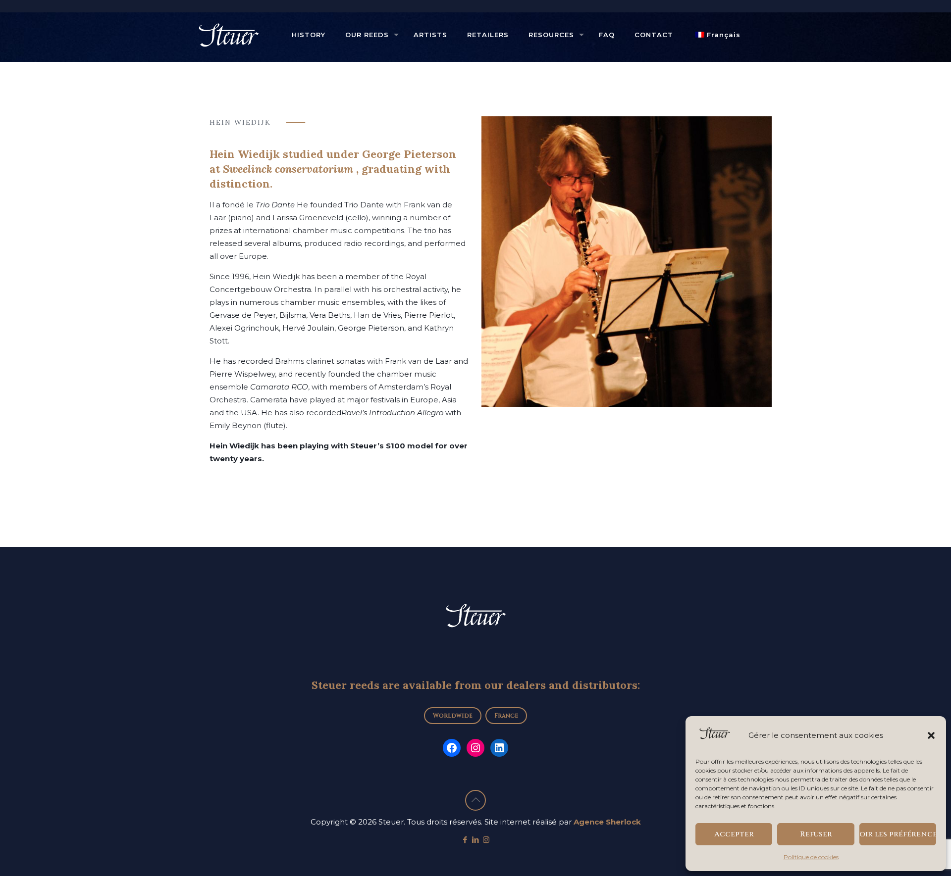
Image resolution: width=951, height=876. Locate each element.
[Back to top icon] (475, 800)
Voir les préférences (897, 834)
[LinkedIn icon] (475, 839)
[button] (931, 735)
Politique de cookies (811, 857)
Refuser (816, 834)
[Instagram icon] (486, 839)
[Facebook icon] (465, 839)
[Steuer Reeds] (228, 34)
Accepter (734, 834)
